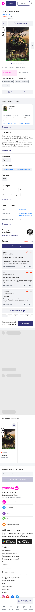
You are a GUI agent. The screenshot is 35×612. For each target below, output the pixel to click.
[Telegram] (17, 596)
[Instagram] (3, 596)
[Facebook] (12, 596)
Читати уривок (22, 23)
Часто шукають (7, 586)
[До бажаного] (4, 23)
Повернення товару (8, 580)
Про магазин (6, 550)
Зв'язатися (25, 323)
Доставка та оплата (8, 572)
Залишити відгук (17, 246)
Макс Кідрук (6, 14)
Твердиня (4, 455)
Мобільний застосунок (11, 530)
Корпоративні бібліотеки (10, 556)
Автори (4, 592)
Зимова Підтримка (21, 81)
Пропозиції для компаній (10, 559)
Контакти (5, 565)
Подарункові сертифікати (11, 578)
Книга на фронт (7, 81)
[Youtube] (7, 596)
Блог (3, 583)
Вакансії (4, 562)
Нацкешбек (6, 86)
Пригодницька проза (9, 9)
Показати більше (16, 310)
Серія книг (5, 589)
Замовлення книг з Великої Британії (14, 575)
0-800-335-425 (9, 325)
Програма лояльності (9, 553)
